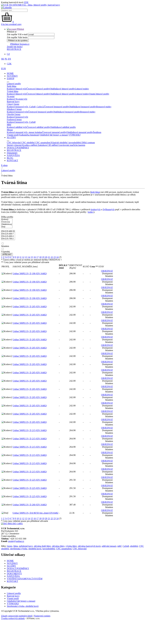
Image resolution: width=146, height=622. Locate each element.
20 (46, 257)
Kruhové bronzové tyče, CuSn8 (21, 122)
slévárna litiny (58, 546)
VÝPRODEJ (74, 135)
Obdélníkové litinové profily (62, 89)
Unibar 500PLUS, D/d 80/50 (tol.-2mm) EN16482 (35, 513)
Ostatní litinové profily (99, 94)
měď (119, 546)
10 (18, 257)
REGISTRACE (14, 49)
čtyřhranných (108, 209)
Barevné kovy (13, 596)
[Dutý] (6, 227)
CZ (8, 54)
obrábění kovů (34, 548)
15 (32, 257)
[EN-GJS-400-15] (8, 231)
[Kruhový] (6, 219)
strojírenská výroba (18, 548)
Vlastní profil (13, 135)
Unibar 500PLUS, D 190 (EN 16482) (30, 273)
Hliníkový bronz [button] (14, 109)
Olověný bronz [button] (13, 114)
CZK (9, 63)
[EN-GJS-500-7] (8, 234)
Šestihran (97, 132)
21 (49, 257)
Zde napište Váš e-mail (17, 34)
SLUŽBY (11, 137)
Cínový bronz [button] (13, 104)
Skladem (5, 246)
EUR (3, 68)
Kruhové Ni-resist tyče (17, 99)
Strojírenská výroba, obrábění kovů (22, 606)
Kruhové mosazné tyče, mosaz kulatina (24, 132)
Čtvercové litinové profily (37, 89)
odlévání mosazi (109, 546)
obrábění (134, 546)
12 (23, 257)
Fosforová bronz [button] (14, 119)
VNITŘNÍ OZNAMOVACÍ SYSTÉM (24, 578)
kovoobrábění (48, 548)
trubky (91, 212)
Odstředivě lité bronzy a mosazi (53, 135)
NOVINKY (12, 76)
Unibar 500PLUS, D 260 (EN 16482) (30, 504)
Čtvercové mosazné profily (54, 132)
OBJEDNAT (107, 271)
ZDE (26, 2)
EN (9, 59)
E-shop (4, 165)
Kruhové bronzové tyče (17, 112)
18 (40, 257)
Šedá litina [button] (11, 86)
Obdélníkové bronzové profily (82, 106)
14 (29, 257)
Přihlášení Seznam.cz (19, 44)
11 (20, 257)
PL (6, 59)
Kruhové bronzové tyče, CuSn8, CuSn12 (25, 106)
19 (43, 257)
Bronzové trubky (103, 106)
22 (52, 257)
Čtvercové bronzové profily (56, 106)
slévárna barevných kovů (89, 546)
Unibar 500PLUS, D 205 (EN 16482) (30, 306)
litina (15, 546)
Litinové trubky (82, 89)
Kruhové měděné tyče (17, 127)
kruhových (96, 209)
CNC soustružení (64, 548)
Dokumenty (12, 153)
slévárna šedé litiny (42, 546)
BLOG (10, 158)
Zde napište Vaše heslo (17, 37)
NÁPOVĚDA (13, 155)
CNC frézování (80, 548)
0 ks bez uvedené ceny (11, 24)
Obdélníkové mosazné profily (79, 132)
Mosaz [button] (10, 130)
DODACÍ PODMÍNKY (18, 147)
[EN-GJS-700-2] (8, 239)
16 (35, 257)
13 (26, 257)
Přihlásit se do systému (18, 40)
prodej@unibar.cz (16, 541)
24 (57, 257)
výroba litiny (71, 546)
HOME (10, 73)
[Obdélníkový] (6, 224)
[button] (15, 29)
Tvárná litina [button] (12, 91)
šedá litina (95, 192)
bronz (9, 546)
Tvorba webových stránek (13, 618)
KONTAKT (12, 160)
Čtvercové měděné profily (38, 127)
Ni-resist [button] (10, 96)
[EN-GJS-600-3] (8, 236)
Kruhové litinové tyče (16, 89)
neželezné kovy (26, 546)
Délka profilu (7, 217)
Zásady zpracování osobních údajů (16, 616)
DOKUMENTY (14, 573)
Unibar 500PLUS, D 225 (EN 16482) (30, 480)
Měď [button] (9, 124)
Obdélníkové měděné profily (63, 127)
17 (37, 257)
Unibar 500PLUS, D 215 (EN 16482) (30, 430)
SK (2, 59)
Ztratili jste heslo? (15, 46)
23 (54, 257)
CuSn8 (126, 546)
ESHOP (10, 78)
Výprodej (5, 251)
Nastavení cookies (42, 616)
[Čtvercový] (6, 222)
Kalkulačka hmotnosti (29, 135)
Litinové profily (8, 170)
